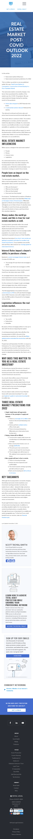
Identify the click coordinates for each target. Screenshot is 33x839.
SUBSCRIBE (18, 656)
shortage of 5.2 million (21, 418)
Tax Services (16, 777)
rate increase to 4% (8, 292)
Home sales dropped (11, 103)
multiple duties (23, 425)
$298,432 (17, 445)
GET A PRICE (11, 9)
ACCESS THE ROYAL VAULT (16, 626)
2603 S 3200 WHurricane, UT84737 (16, 804)
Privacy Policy (16, 831)
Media (16, 741)
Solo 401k (16, 771)
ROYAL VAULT (22, 9)
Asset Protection (16, 753)
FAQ (16, 790)
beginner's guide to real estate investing (16, 396)
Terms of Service (16, 834)
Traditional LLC (16, 758)
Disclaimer (16, 829)
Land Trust (16, 766)
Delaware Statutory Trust (16, 763)
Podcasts (16, 744)
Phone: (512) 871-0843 (16, 799)
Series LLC (16, 761)
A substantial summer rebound (14, 107)
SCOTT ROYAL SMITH (16, 545)
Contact (16, 788)
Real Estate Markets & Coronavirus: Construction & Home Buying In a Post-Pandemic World (15, 86)
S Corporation (16, 769)
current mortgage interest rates (17, 257)
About (16, 736)
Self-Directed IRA (16, 774)
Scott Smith (16, 739)
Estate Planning (16, 755)
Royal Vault (16, 785)
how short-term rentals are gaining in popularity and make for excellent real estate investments (16, 240)
